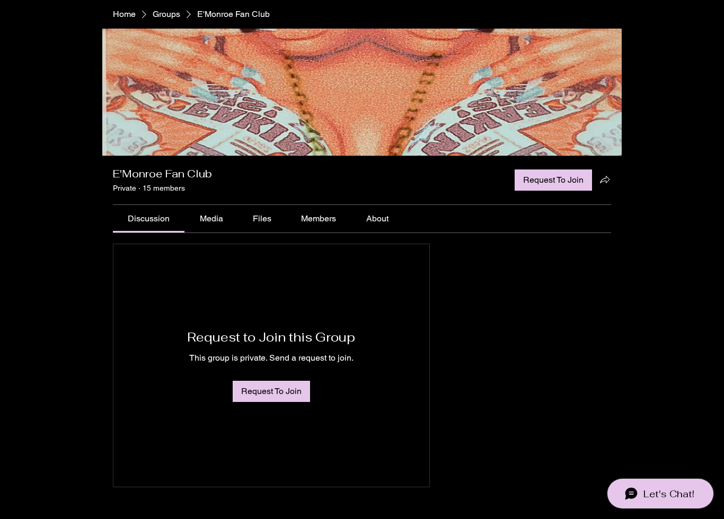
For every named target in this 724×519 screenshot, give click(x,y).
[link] (149, 218)
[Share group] (604, 179)
